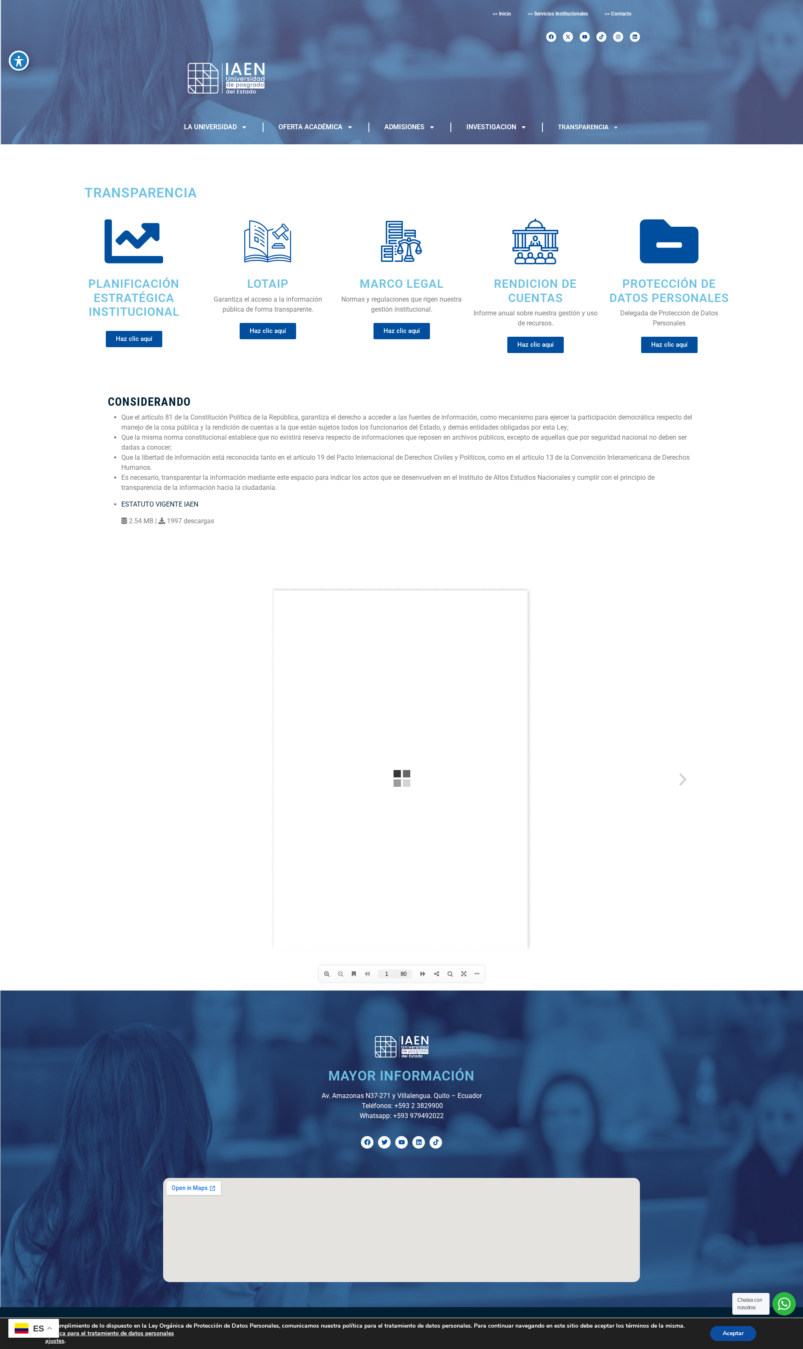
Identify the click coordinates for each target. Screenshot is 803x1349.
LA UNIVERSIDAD (210, 127)
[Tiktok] (601, 37)
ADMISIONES (404, 127)
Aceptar (733, 1333)
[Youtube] (585, 37)
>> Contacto (618, 14)
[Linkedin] (635, 37)
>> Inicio (502, 14)
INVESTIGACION (491, 127)
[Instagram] (618, 37)
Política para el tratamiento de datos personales (109, 1333)
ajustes (54, 1341)
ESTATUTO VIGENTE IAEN (159, 504)
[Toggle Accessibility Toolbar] (19, 61)
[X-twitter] (568, 37)
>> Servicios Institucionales (558, 14)
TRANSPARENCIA (583, 127)
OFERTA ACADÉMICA (311, 127)
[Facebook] (551, 37)
